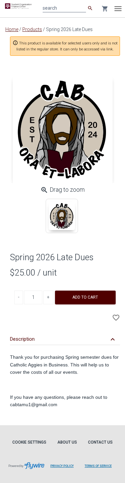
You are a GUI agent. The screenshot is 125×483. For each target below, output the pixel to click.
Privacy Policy (62, 466)
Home (11, 29)
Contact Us (100, 442)
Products (32, 29)
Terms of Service (98, 466)
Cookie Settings (29, 442)
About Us (67, 442)
